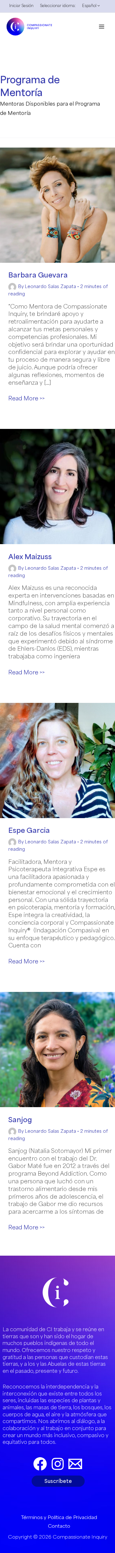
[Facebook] (40, 1464)
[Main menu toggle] (102, 26)
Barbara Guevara (38, 275)
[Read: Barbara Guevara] (57, 204)
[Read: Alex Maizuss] (57, 486)
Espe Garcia (29, 830)
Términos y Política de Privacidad (59, 1517)
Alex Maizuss (30, 556)
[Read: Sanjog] (57, 1049)
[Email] (75, 1464)
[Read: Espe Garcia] (57, 760)
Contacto (59, 1526)
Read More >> (26, 398)
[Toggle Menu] (97, 7)
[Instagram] (58, 1464)
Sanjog (20, 1119)
